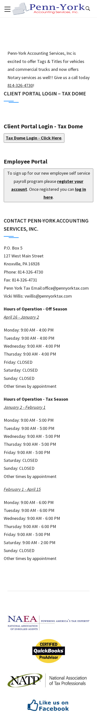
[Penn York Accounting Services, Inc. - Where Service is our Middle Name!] (48, 8)
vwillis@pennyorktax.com (48, 296)
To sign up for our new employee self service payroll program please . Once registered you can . (48, 185)
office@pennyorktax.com (66, 288)
